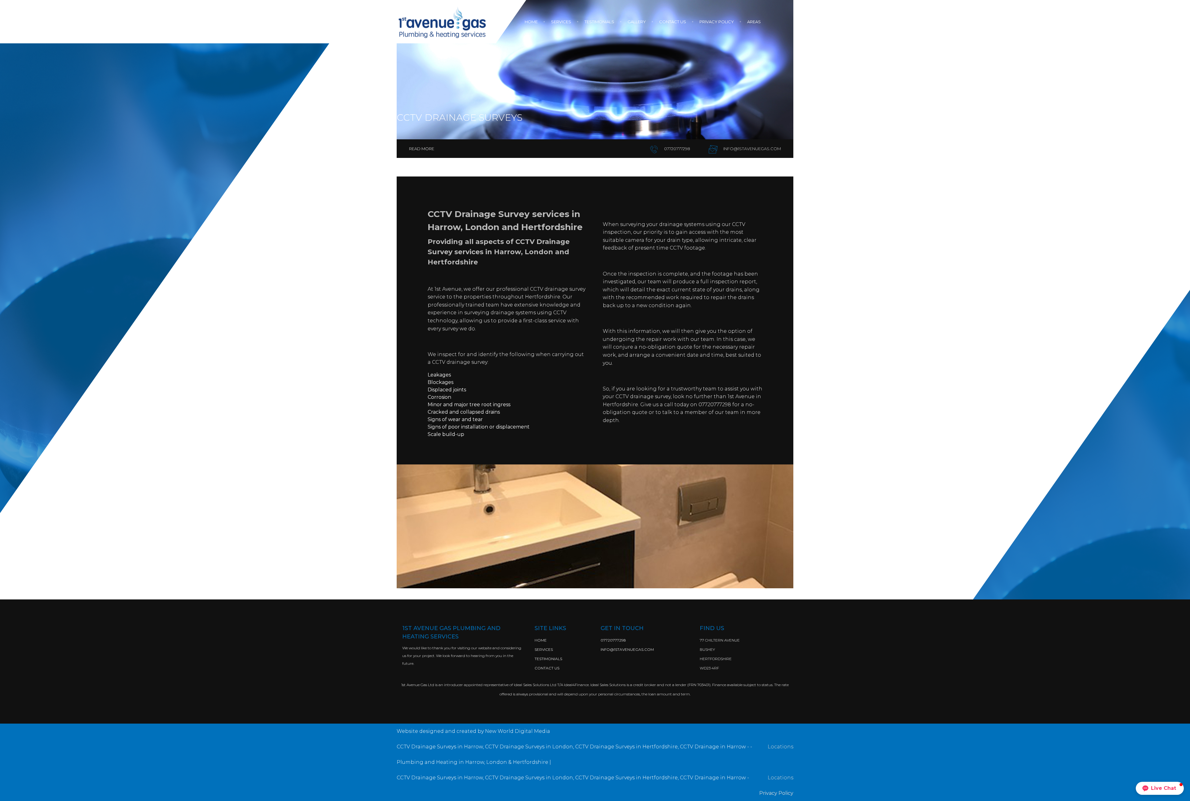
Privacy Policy (717, 21)
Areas (754, 21)
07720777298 (676, 148)
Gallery (637, 21)
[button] (1160, 788)
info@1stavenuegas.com (751, 148)
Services (561, 21)
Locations (780, 747)
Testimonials (599, 21)
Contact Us (547, 668)
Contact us (673, 21)
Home (532, 21)
